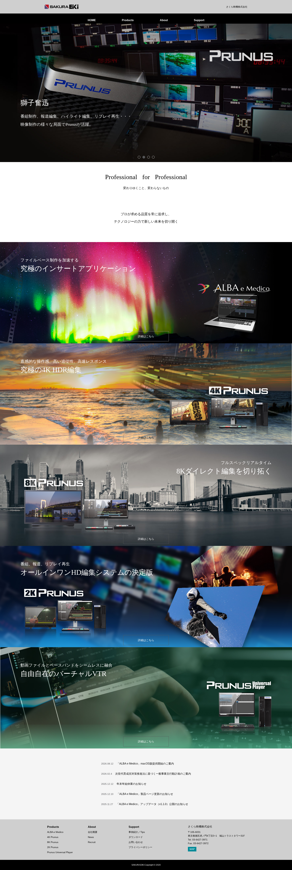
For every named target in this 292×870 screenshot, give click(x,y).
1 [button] (139, 157)
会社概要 (92, 832)
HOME (92, 20)
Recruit (91, 842)
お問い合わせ (136, 842)
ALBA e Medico (55, 832)
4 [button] (153, 157)
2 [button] (143, 157)
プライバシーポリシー (140, 847)
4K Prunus (52, 837)
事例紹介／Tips (137, 832)
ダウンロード (136, 837)
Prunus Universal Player (60, 852)
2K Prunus (52, 847)
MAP (192, 849)
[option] (146, 93)
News (91, 837)
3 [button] (148, 157)
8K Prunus (52, 842)
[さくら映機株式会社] (61, 7)
